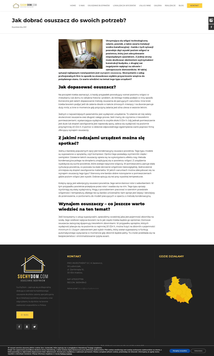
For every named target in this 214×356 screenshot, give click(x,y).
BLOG (181, 5)
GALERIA (158, 5)
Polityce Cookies (66, 354)
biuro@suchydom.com (88, 288)
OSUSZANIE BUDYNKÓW (99, 5)
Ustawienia (198, 351)
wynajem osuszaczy (110, 73)
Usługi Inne (145, 5)
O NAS (82, 5)
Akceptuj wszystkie (180, 351)
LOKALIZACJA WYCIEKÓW (124, 5)
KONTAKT (194, 5)
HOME (73, 5)
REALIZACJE (170, 5)
